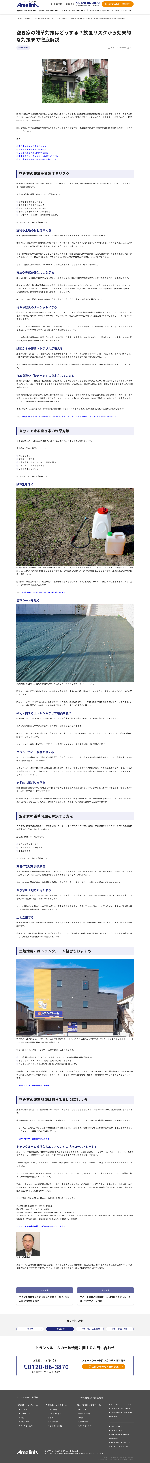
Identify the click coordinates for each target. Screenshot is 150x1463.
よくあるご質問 (56, 4)
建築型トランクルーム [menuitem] (49, 10)
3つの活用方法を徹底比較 (100, 10)
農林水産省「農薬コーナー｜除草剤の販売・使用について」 (48, 592)
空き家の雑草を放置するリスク (32, 146)
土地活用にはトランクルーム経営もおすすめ (38, 156)
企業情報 (69, 4)
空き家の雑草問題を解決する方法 (33, 152)
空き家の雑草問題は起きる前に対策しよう (37, 159)
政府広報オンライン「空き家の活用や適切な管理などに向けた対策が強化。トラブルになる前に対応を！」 (69, 416)
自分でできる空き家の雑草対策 (32, 149)
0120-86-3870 (89, 3)
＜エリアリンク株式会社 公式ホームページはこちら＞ (41, 1226)
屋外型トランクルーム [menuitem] (27, 10)
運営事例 (115, 10)
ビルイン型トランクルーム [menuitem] (73, 10)
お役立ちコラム (127, 10)
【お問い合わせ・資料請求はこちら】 (33, 1085)
